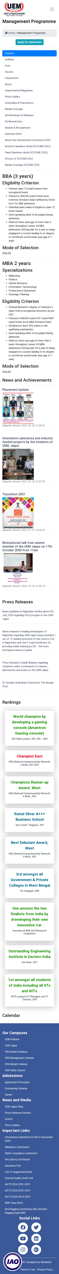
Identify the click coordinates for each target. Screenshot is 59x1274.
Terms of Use (27, 1269)
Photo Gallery (12, 1125)
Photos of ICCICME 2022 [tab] (19, 158)
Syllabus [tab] (9, 59)
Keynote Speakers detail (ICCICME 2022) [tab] (28, 146)
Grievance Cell (13, 1165)
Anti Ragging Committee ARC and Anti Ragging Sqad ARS (26, 1211)
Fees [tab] (7, 65)
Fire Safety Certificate (17, 1159)
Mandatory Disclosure (17, 1147)
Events (9, 1119)
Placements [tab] (11, 78)
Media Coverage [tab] (14, 109)
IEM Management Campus (19, 1057)
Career (8, 1094)
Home (11, 32)
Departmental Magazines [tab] (19, 90)
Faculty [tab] (9, 71)
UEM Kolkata (12, 1039)
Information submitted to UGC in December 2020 (29, 1139)
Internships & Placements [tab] (19, 102)
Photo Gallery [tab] (12, 96)
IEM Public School (15, 1070)
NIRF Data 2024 (14, 1202)
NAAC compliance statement (21, 1153)
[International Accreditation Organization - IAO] (12, 1261)
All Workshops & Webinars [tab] (19, 115)
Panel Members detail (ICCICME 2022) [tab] (26, 152)
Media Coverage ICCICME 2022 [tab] (22, 164)
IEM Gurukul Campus (16, 1051)
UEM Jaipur (11, 1045)
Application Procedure (17, 1082)
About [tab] (8, 84)
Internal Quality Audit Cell (19, 1178)
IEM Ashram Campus (16, 1064)
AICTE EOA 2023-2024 (17, 1190)
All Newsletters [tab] (13, 121)
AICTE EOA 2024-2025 (17, 1196)
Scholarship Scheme (16, 1088)
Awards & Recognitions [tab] (17, 127)
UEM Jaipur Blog (14, 1106)
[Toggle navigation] (52, 9)
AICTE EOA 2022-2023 (17, 1184)
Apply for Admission (30, 42)
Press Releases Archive (18, 1112)
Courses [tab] (9, 53)
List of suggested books (18, 1171)
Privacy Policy (45, 1269)
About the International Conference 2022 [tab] (28, 140)
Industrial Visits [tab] (13, 133)
